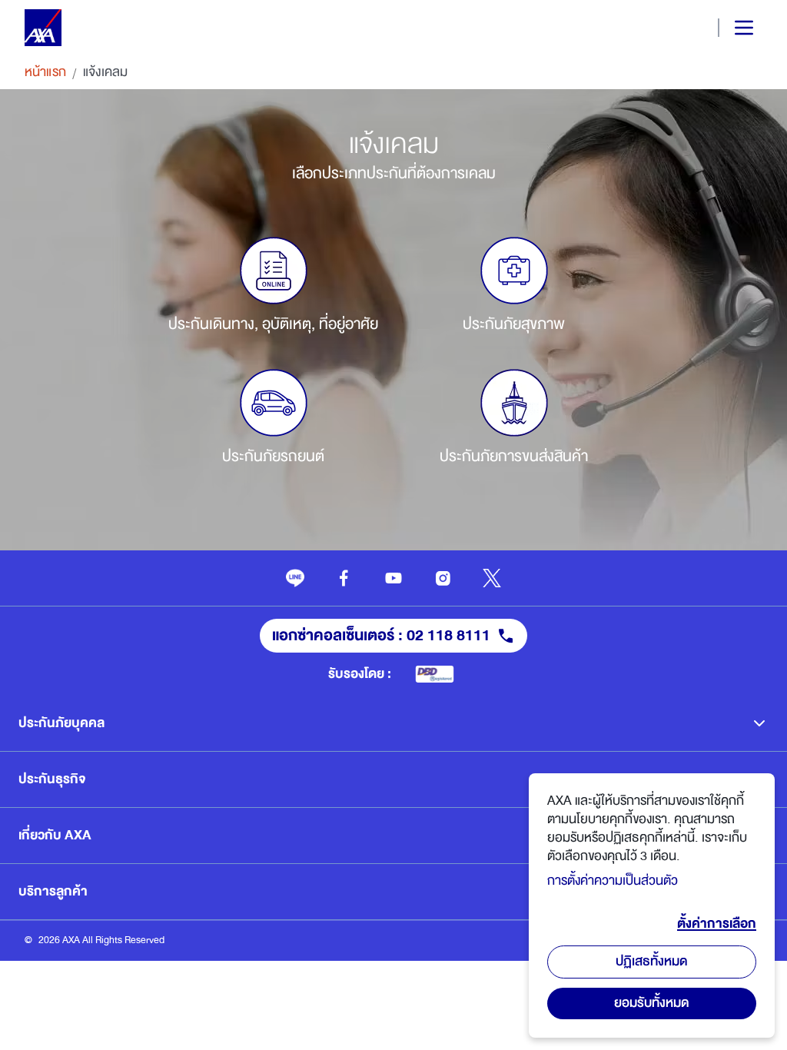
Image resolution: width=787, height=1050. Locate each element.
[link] (295, 578)
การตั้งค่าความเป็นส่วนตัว (612, 880)
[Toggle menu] (730, 27)
